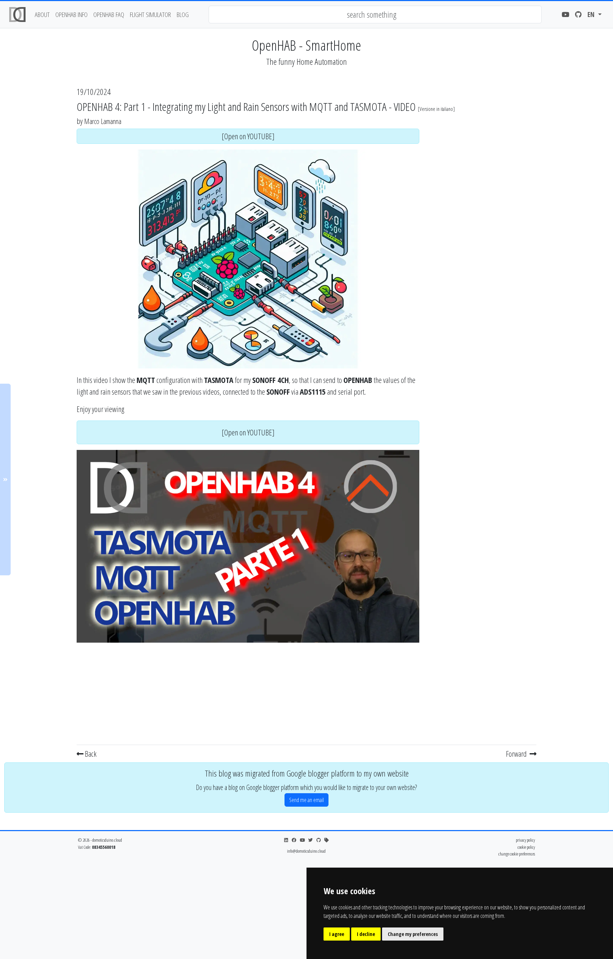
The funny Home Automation (306, 61)
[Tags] (326, 840)
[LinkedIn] (286, 840)
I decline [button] (366, 934)
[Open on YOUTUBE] (248, 136)
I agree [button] (336, 934)
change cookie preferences (516, 854)
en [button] (591, 14)
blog (183, 14)
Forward (517, 753)
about (42, 14)
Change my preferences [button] (413, 934)
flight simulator (150, 14)
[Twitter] (310, 840)
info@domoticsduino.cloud (306, 851)
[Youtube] (565, 15)
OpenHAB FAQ (108, 14)
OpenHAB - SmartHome (306, 45)
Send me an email (306, 800)
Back (89, 753)
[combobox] (375, 14)
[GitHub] (578, 15)
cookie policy (526, 847)
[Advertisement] (248, 692)
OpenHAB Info (71, 14)
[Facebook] (294, 840)
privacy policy (525, 840)
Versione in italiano (436, 109)
